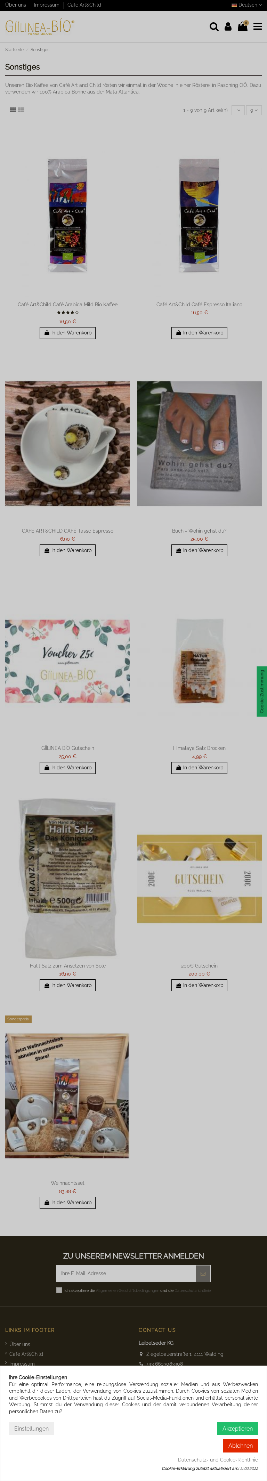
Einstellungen (31, 1428)
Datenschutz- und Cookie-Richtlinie (218, 1460)
